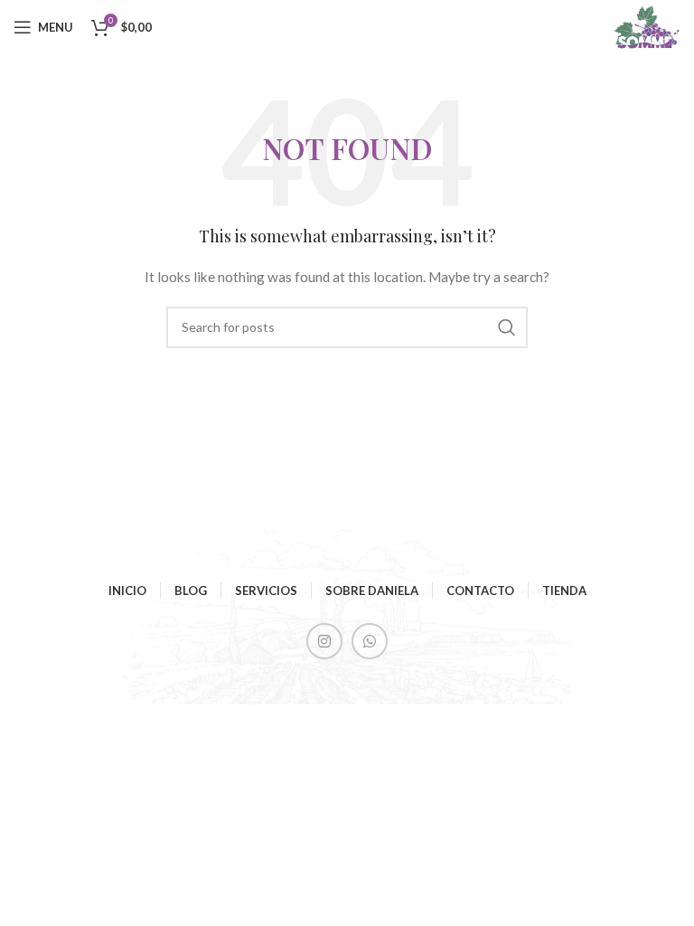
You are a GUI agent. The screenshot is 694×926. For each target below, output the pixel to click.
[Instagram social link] (324, 641)
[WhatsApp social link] (370, 641)
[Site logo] (646, 25)
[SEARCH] (507, 327)
